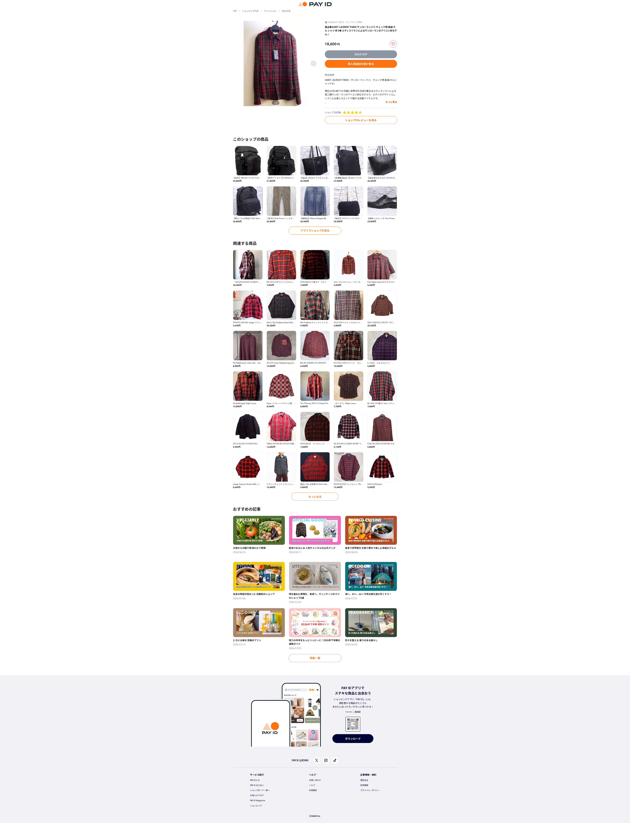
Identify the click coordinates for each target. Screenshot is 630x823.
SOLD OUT (361, 54)
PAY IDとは (255, 780)
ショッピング (256, 806)
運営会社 (364, 780)
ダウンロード (353, 738)
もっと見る (391, 102)
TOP (235, 11)
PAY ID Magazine (257, 800)
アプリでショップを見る (315, 230)
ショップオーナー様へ (260, 790)
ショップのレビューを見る (361, 120)
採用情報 (364, 785)
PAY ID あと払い (257, 785)
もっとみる (315, 496)
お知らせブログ (257, 795)
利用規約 (313, 790)
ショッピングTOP (250, 11)
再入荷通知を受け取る (361, 64)
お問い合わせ (315, 780)
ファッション (270, 11)
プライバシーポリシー (370, 790)
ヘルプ (312, 785)
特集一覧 (315, 658)
